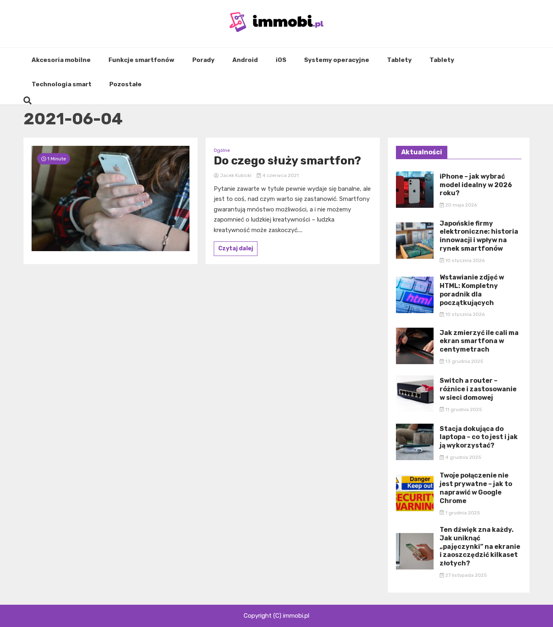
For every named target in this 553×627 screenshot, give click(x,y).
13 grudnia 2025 (463, 361)
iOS (281, 60)
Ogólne (222, 150)
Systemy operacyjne (336, 60)
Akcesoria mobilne (61, 60)
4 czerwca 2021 (280, 175)
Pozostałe (125, 84)
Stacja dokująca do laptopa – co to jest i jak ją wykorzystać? (479, 437)
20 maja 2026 (460, 205)
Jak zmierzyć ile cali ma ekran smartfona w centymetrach (479, 341)
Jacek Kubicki (236, 175)
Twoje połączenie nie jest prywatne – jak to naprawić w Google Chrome (476, 487)
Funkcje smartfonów (141, 60)
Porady (203, 60)
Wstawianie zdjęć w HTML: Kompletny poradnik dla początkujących (472, 289)
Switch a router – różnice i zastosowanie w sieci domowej (478, 389)
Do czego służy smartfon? (287, 160)
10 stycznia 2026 (464, 260)
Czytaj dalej (235, 248)
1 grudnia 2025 (462, 513)
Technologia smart (61, 84)
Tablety (399, 60)
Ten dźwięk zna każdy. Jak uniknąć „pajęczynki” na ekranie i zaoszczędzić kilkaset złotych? (480, 546)
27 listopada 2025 (465, 575)
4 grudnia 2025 (462, 457)
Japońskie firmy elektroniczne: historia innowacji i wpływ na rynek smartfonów (479, 236)
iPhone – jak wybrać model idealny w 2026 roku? (476, 185)
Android (245, 60)
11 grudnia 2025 (463, 409)
